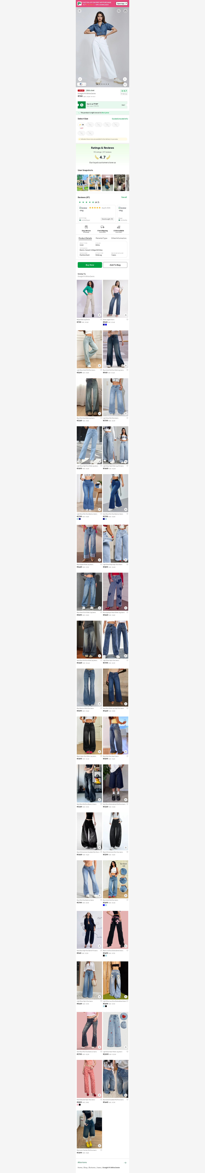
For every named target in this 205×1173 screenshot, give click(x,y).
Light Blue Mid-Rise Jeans (110, 418)
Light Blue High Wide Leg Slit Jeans (113, 466)
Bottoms (92, 1167)
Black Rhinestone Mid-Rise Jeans (113, 852)
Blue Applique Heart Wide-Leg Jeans (114, 612)
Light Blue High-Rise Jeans (111, 660)
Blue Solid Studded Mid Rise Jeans (113, 1099)
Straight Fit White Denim (111, 1167)
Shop (85, 1167)
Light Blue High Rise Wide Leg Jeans (87, 466)
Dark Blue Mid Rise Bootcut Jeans (86, 804)
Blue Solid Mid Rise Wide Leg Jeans (113, 370)
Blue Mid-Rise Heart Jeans (111, 756)
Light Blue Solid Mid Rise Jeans (86, 370)
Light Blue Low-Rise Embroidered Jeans (114, 1001)
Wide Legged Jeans (108, 319)
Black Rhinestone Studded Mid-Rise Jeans (88, 852)
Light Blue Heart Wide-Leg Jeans (112, 1051)
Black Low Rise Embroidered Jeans (113, 950)
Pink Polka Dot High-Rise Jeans (86, 1099)
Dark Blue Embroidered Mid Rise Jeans (114, 804)
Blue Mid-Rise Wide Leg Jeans (86, 418)
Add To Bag (115, 265)
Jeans (99, 1167)
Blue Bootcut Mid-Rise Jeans (85, 708)
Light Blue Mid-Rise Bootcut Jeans (87, 514)
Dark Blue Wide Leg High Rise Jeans (113, 708)
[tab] (85, 238)
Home (80, 1167)
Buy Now (90, 265)
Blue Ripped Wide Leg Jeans (85, 564)
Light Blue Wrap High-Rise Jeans (112, 564)
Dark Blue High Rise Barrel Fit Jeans (87, 950)
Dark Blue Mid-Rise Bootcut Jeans (113, 514)
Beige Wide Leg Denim (83, 319)
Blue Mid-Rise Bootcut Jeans (85, 900)
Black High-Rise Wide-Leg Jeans (86, 756)
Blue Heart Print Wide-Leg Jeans (86, 612)
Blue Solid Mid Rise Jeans (110, 900)
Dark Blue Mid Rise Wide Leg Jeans (87, 660)
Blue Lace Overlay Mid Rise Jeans (87, 1150)
